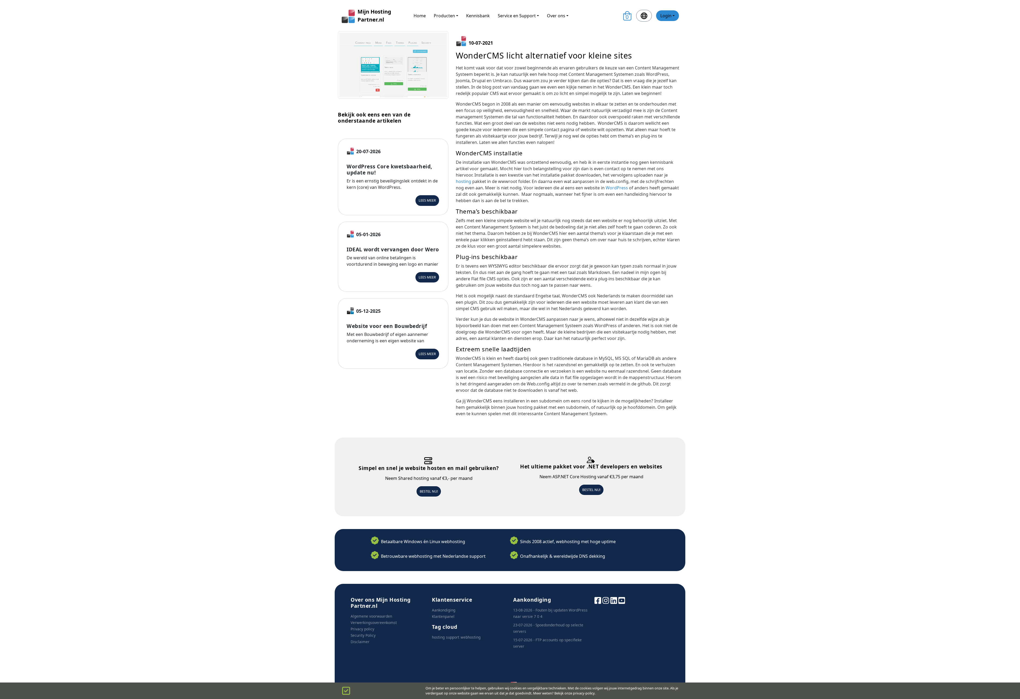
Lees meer (427, 200)
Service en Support (517, 16)
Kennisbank (478, 16)
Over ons (556, 16)
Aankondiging (443, 610)
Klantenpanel (443, 616)
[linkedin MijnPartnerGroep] (613, 599)
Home (420, 16)
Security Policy (363, 635)
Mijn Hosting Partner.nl (374, 15)
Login (666, 16)
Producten (444, 16)
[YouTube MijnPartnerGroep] (621, 599)
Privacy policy (362, 628)
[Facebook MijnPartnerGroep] (597, 599)
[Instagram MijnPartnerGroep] (605, 599)
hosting (463, 181)
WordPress (617, 188)
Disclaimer (360, 641)
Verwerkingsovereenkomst (374, 622)
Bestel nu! (429, 491)
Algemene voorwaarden (371, 616)
